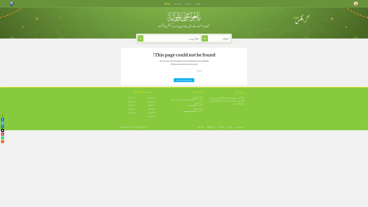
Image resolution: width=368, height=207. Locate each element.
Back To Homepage (184, 80)
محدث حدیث (131, 101)
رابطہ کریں (230, 126)
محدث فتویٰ (150, 105)
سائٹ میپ (201, 126)
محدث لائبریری (150, 101)
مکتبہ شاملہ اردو (130, 112)
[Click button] (140, 38)
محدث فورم (130, 105)
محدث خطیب (151, 116)
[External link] (355, 3)
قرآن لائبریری (151, 112)
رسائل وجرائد (131, 109)
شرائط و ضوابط (221, 126)
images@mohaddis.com (191, 111)
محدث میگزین (151, 109)
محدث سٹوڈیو (150, 97)
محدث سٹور (130, 98)
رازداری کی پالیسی (211, 126)
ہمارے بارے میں (240, 126)
